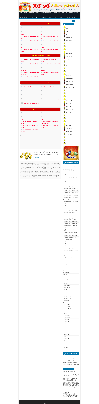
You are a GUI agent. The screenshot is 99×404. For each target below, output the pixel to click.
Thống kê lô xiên (69, 97)
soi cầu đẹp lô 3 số (48, 172)
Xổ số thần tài (68, 75)
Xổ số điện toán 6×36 (67, 296)
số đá (59, 167)
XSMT (67, 34)
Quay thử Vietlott (69, 140)
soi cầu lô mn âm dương (74, 393)
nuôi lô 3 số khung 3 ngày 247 (31, 164)
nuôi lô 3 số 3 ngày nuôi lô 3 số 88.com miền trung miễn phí (38, 163)
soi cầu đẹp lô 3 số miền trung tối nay (28, 173)
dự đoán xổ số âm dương (66, 386)
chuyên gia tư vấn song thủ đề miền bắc (71, 210)
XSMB (67, 28)
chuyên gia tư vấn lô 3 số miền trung (46, 152)
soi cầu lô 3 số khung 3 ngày (29, 175)
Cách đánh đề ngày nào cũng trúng (71, 375)
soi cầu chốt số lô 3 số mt (41, 171)
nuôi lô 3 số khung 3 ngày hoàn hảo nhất (53, 164)
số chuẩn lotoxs (28, 167)
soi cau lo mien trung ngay (41, 176)
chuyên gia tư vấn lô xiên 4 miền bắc (70, 208)
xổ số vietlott (68, 50)
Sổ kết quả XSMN (69, 43)
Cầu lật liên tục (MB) (69, 81)
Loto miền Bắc (68, 122)
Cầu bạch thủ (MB (67, 304)
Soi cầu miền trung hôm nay (72, 12)
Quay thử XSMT (69, 137)
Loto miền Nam (69, 125)
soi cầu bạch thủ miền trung (46, 169)
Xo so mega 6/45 (69, 53)
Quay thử (68, 17)
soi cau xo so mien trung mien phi (38, 177)
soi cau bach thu (38, 169)
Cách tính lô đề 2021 (74, 372)
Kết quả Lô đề (72, 386)
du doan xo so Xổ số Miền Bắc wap (70, 379)
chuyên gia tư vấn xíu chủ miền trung (70, 237)
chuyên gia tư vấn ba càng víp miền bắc (70, 174)
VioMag (43, 403)
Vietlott (38, 17)
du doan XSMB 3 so (70, 381)
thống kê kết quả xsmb (69, 395)
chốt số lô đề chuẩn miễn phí (73, 371)
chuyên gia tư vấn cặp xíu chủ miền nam (71, 243)
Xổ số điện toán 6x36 (69, 68)
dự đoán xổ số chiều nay (72, 383)
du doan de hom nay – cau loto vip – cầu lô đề (29, 12)
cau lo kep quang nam (66, 371)
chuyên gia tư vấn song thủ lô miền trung (71, 235)
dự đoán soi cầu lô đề (73, 382)
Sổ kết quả (31, 17)
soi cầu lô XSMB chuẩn (66, 394)
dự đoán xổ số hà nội (71, 384)
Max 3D (67, 59)
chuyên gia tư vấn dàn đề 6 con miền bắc (71, 186)
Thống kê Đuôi (68, 106)
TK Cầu (50, 17)
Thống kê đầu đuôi (69, 90)
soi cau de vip (42, 172)
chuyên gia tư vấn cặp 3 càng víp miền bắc (71, 182)
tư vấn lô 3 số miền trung (53, 177)
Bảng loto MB (66, 334)
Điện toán (44, 17)
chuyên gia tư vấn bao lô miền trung (70, 219)
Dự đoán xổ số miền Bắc (73, 385)
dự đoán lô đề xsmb (67, 382)
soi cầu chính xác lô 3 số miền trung (31, 171)
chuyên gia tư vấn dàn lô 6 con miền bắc (71, 201)
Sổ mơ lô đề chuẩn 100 (67, 261)
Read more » (37, 157)
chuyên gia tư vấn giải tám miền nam (70, 246)
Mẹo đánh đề (69, 387)
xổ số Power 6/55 (69, 56)
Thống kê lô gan (69, 93)
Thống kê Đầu (68, 103)
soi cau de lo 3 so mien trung (35, 172)
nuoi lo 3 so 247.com (23, 163)
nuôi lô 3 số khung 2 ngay (52, 163)
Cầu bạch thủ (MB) (69, 78)
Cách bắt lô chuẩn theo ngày (70, 373)
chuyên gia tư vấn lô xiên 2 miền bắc (70, 205)
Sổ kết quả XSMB (69, 40)
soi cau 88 (24, 169)
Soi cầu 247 (44, 168)
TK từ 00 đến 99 (69, 119)
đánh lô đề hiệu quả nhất (66, 397)
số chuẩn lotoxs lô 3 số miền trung (37, 167)
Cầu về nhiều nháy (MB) (70, 87)
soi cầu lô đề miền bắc (73, 394)
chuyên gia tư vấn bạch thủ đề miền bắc (71, 175)
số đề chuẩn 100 (23, 168)
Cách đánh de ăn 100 (67, 373)
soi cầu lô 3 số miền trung (38, 175)
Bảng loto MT (66, 336)
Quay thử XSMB (69, 131)
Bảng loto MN (66, 338)
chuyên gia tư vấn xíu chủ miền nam (70, 258)
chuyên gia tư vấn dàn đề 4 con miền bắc (71, 184)
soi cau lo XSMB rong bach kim (70, 391)
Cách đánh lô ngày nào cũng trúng (70, 374)
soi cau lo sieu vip (49, 176)
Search (73, 20)
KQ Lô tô (61, 17)
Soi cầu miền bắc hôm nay (46, 12)
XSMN (67, 31)
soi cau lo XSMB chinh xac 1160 (70, 389)
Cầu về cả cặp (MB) (69, 84)
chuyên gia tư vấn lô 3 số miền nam (70, 248)
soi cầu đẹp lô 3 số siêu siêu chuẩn (41, 173)
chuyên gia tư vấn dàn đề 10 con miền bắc (71, 190)
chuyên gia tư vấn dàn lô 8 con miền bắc (71, 203)
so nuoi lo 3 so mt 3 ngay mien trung (32, 168)
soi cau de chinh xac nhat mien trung (52, 171)
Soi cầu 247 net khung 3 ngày (51, 168)
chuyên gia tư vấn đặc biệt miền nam (70, 244)
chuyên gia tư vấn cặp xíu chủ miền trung (71, 221)
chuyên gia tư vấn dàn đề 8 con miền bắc (71, 188)
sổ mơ (73, 17)
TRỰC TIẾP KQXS (66, 264)
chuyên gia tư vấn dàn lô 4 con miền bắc (71, 197)
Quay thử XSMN (69, 134)
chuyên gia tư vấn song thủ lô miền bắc (70, 215)
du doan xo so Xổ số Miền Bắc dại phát (69, 377)
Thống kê (55, 17)
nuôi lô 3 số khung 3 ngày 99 (41, 164)
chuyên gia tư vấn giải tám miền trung (70, 225)
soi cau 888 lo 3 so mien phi (31, 169)
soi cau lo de (72, 388)
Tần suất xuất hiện (69, 115)
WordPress (57, 403)
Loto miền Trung (69, 128)
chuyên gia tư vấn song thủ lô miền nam (71, 257)
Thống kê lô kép (69, 100)
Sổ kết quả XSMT (67, 277)
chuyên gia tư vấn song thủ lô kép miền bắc (70, 358)
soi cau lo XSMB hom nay (71, 390)
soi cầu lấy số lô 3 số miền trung (52, 173)
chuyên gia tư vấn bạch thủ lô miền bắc (70, 181)
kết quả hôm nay (23, 17)
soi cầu (40, 168)
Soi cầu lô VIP (54, 176)
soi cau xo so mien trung (28, 177)
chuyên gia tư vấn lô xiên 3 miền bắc (70, 206)
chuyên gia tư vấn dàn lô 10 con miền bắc (71, 195)
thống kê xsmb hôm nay (67, 396)
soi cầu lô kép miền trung (32, 176)
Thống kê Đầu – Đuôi (69, 109)
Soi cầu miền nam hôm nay (67, 239)
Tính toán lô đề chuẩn (67, 263)
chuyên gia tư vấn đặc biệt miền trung (70, 223)
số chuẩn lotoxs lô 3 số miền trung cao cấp (50, 167)
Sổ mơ (67, 144)
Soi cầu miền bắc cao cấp (59, 12)
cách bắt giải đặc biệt (66, 372)
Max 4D (67, 62)
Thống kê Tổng (69, 112)
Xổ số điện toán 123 (69, 72)
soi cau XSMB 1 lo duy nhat (70, 392)
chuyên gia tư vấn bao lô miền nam (70, 241)
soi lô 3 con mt (46, 177)
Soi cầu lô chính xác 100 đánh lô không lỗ (50, 175)
